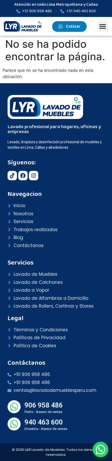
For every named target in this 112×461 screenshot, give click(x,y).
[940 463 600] (14, 423)
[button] (102, 26)
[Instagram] (33, 175)
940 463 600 (43, 422)
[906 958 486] (14, 406)
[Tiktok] (12, 175)
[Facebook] (23, 175)
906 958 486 (43, 405)
